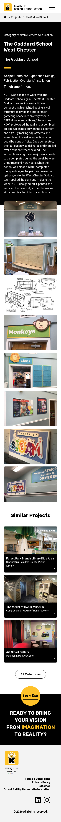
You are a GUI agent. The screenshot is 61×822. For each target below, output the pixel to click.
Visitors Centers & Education (35, 35)
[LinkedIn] (38, 800)
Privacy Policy (41, 782)
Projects (16, 17)
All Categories (30, 674)
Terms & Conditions (37, 778)
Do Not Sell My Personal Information (27, 789)
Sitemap (44, 785)
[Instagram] (47, 800)
